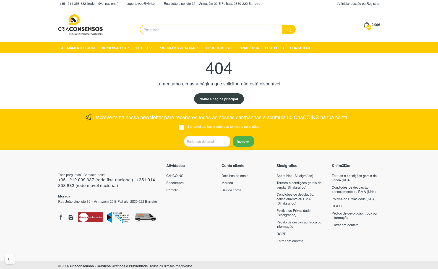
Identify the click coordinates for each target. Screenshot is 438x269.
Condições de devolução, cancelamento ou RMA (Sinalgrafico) (295, 198)
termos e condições (244, 126)
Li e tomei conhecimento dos (222, 126)
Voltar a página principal (219, 99)
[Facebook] (61, 218)
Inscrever (243, 141)
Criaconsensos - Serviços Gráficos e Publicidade (109, 265)
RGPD (281, 233)
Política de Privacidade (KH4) (353, 198)
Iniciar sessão (351, 3)
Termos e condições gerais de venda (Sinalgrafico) (298, 185)
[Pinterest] (90, 217)
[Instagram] (71, 218)
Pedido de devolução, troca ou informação (298, 224)
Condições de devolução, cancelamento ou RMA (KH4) (354, 189)
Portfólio (172, 189)
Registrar (373, 3)
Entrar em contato (289, 240)
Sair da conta (231, 189)
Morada (227, 182)
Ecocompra (175, 182)
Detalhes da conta (235, 175)
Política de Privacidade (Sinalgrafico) (293, 212)
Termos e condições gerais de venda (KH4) (354, 177)
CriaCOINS (174, 175)
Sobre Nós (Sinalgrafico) (294, 175)
